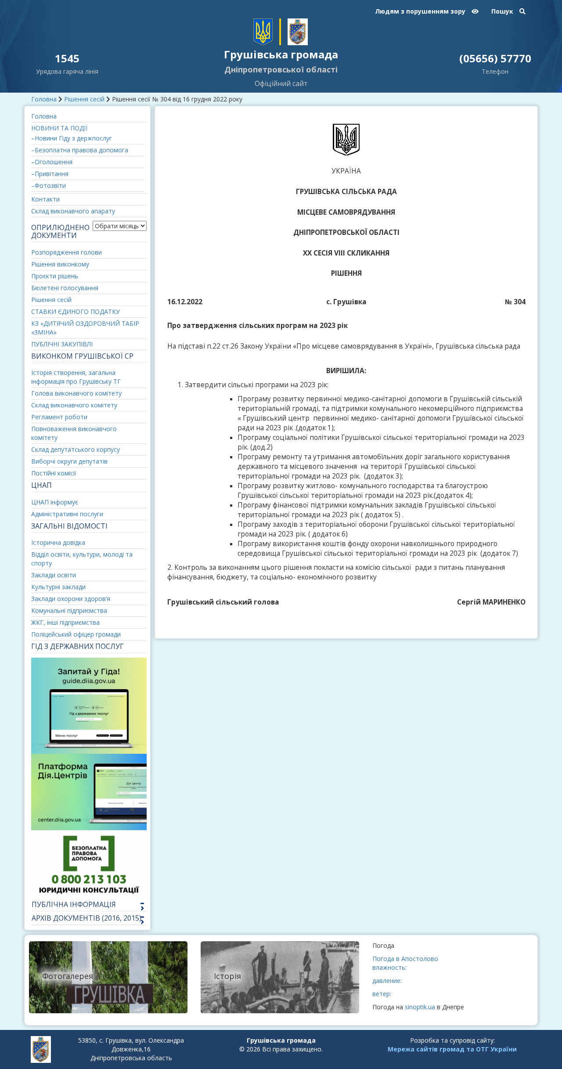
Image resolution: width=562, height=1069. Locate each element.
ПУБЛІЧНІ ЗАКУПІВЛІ (62, 344)
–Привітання (49, 173)
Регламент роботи (59, 417)
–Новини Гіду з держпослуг (71, 138)
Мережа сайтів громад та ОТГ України (452, 1049)
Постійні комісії (53, 473)
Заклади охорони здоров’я (70, 598)
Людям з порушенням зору (421, 11)
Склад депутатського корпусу (75, 449)
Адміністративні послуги (67, 514)
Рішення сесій (84, 99)
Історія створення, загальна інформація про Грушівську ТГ (76, 376)
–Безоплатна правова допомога (79, 150)
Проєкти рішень (54, 276)
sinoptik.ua (420, 1007)
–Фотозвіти (48, 185)
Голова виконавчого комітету (76, 393)
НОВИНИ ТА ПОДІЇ (59, 128)
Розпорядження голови (66, 252)
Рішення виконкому (60, 264)
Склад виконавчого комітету (74, 405)
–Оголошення (51, 162)
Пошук (503, 11)
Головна (44, 99)
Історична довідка (58, 542)
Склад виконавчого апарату (73, 211)
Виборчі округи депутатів (69, 461)
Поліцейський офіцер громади (76, 634)
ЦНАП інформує (54, 502)
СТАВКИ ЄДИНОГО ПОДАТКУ (75, 311)
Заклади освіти (53, 575)
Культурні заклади (58, 587)
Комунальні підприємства (69, 610)
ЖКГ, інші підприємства (65, 622)
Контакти (45, 199)
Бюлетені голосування (64, 288)
